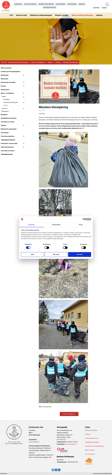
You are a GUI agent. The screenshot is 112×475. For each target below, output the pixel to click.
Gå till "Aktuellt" (69, 414)
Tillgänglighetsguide (7, 154)
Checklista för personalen (10, 102)
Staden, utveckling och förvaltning (82, 15)
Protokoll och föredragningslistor (10, 71)
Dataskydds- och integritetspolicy (94, 446)
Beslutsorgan (5, 75)
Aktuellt (58, 62)
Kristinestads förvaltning (8, 82)
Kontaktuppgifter (49, 7)
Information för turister (7, 150)
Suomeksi (96, 7)
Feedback (87, 434)
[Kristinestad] (6, 6)
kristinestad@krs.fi (34, 442)
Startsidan (18, 4)
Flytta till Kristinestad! (7, 147)
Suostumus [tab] (31, 224)
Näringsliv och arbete (61, 15)
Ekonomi (3, 86)
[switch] (46, 247)
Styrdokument (5, 89)
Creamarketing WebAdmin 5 (105, 473)
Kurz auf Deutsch (90, 454)
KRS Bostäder (60, 4)
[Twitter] (53, 470)
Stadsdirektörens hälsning (8, 118)
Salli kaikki (80, 254)
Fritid (11, 15)
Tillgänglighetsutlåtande (8, 140)
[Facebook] (56, 470)
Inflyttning (99, 15)
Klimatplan (6, 99)
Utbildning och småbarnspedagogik (41, 15)
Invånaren (4, 108)
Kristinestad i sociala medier (9, 143)
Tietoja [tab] (81, 224)
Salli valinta (56, 254)
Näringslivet (5, 111)
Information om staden (7, 122)
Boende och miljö (21, 15)
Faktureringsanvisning (91, 438)
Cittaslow (3, 125)
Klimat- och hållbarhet (37, 62)
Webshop (82, 4)
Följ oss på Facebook (91, 430)
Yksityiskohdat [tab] (56, 224)
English (104, 7)
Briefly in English (89, 450)
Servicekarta (71, 4)
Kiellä (32, 254)
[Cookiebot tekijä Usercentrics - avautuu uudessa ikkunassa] (84, 219)
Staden (50, 62)
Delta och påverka (6, 68)
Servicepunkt (5, 132)
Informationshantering (7, 136)
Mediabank (4, 114)
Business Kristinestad (46, 4)
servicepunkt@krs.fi (71, 444)
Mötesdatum (4, 79)
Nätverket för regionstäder (9, 129)
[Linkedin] (59, 470)
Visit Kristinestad (30, 4)
